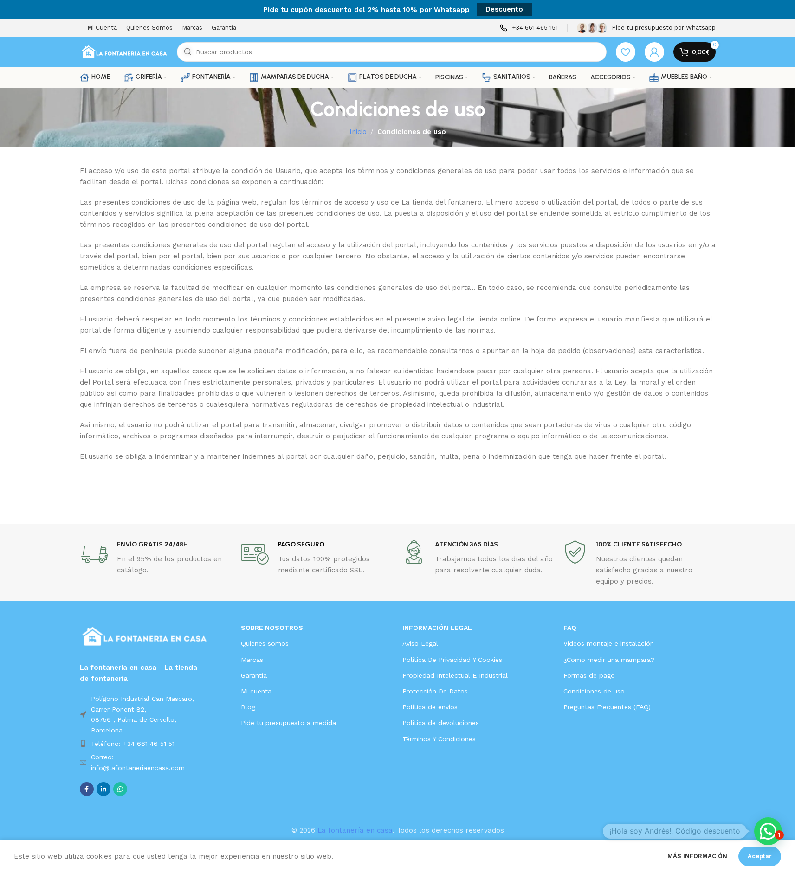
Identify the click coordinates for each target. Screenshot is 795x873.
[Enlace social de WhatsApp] (120, 789)
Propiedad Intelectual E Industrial (455, 675)
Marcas (252, 659)
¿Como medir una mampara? (609, 659)
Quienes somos (265, 643)
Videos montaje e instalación (608, 643)
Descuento (504, 9)
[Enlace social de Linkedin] (103, 789)
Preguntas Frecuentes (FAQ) (607, 707)
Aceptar (760, 856)
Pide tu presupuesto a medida (288, 722)
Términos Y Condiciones (439, 739)
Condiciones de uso (594, 691)
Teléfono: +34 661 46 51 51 (133, 743)
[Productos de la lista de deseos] (625, 52)
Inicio (358, 132)
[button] (768, 831)
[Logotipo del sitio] (124, 51)
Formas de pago (589, 675)
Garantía (254, 675)
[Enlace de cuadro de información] (529, 28)
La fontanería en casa (355, 830)
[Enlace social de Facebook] (87, 789)
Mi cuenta (256, 691)
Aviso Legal (420, 643)
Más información (698, 856)
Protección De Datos (435, 691)
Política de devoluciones (440, 722)
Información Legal (437, 627)
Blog (248, 707)
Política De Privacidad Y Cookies (452, 659)
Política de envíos (430, 707)
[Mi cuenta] (654, 52)
